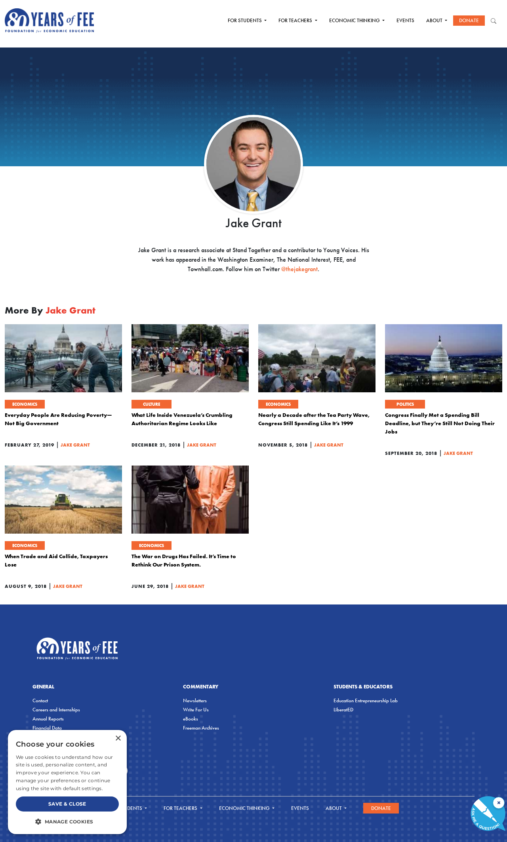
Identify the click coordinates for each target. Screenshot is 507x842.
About (435, 20)
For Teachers (295, 20)
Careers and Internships (56, 710)
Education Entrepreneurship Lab (366, 700)
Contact (40, 700)
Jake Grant (75, 445)
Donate (469, 20)
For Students (245, 20)
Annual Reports (48, 719)
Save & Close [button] (67, 804)
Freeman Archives (201, 728)
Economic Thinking (355, 20)
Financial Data (47, 728)
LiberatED (343, 710)
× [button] (118, 738)
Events (405, 20)
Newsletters (195, 700)
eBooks (190, 719)
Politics (405, 404)
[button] (67, 821)
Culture (151, 404)
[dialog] (67, 782)
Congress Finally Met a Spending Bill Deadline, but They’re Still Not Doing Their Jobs (440, 423)
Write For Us (196, 710)
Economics (24, 404)
